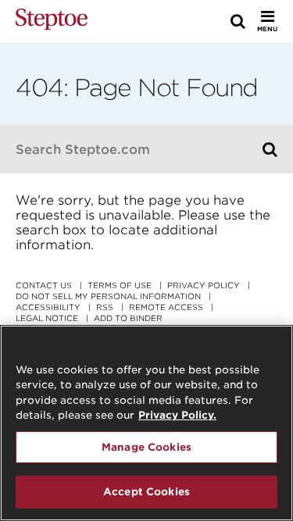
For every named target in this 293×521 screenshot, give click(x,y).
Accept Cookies (146, 492)
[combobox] (131, 149)
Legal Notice (47, 318)
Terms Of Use (120, 285)
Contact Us (44, 285)
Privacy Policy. (177, 415)
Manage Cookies (146, 447)
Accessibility (48, 307)
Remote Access (166, 307)
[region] (146, 423)
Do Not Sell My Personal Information (108, 296)
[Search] (270, 149)
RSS (104, 307)
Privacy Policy (203, 285)
